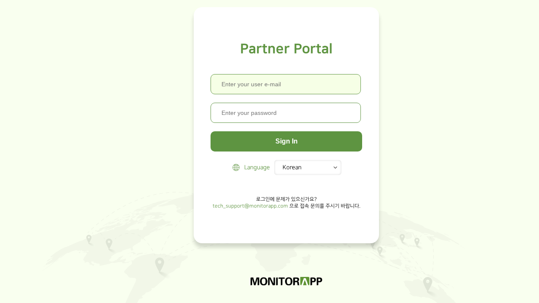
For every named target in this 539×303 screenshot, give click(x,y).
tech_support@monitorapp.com (250, 206)
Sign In (286, 141)
